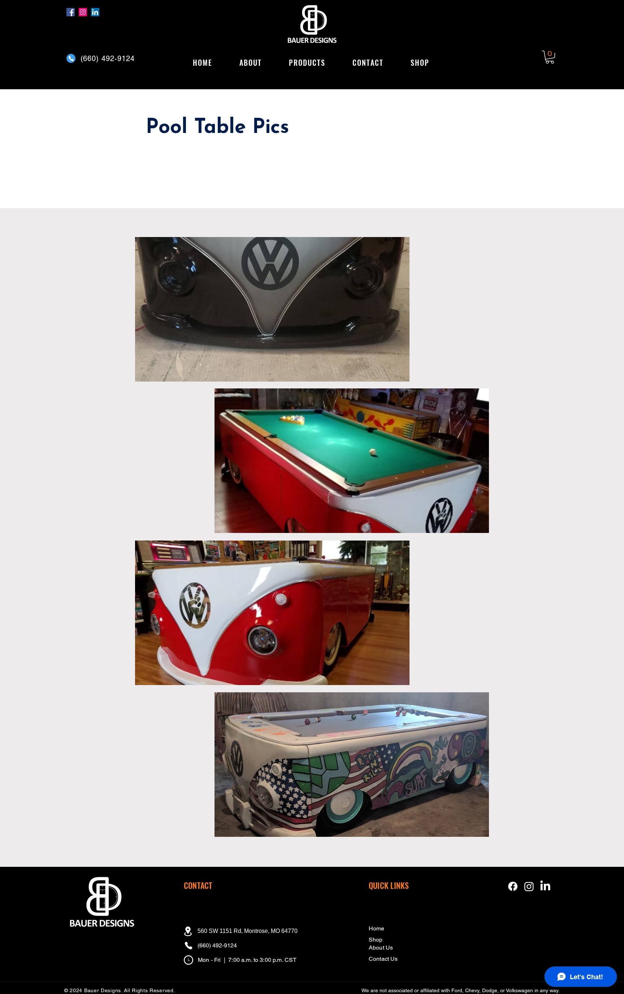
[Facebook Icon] (513, 886)
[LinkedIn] (95, 12)
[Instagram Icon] (529, 886)
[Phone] (70, 58)
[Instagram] (83, 12)
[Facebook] (70, 12)
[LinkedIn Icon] (545, 886)
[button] (307, 62)
